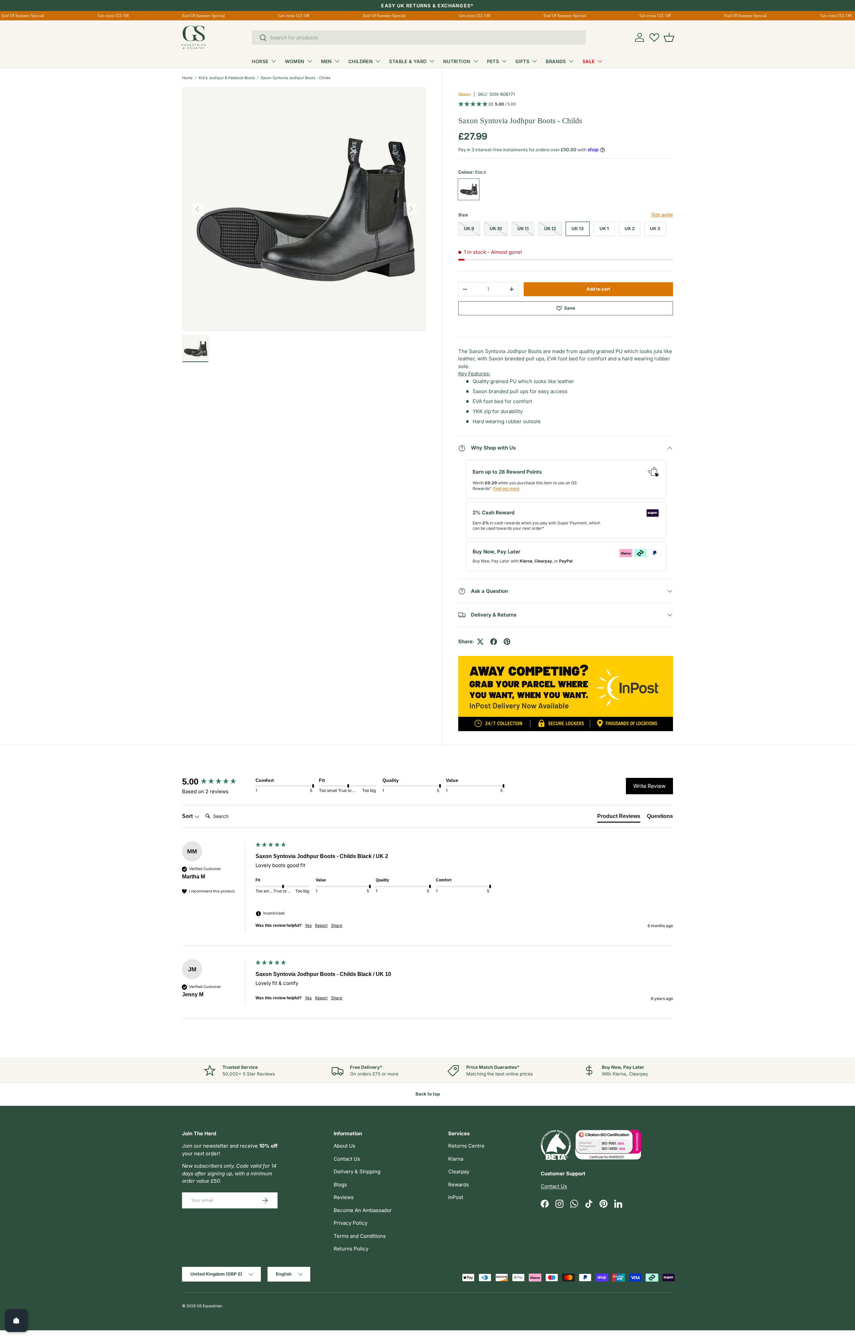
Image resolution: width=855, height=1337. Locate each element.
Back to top (427, 1094)
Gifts (522, 61)
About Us (344, 1146)
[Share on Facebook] (493, 641)
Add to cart (598, 289)
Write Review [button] (649, 786)
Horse (260, 61)
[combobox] (419, 37)
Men (326, 61)
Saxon (464, 94)
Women (295, 61)
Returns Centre (466, 1146)
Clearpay (458, 1171)
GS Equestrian (209, 1306)
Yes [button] (308, 925)
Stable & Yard (407, 61)
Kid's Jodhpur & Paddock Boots (227, 77)
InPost (455, 1197)
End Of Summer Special (196, 15)
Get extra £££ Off (106, 15)
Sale (588, 61)
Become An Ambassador (363, 1210)
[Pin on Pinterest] (507, 641)
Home (187, 77)
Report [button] (321, 925)
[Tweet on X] (480, 641)
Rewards (458, 1184)
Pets (493, 61)
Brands (556, 61)
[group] (217, 782)
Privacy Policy (350, 1223)
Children (360, 61)
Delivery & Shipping (357, 1171)
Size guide (662, 214)
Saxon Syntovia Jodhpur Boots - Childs (295, 77)
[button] (669, 37)
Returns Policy (351, 1248)
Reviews (344, 1197)
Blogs (340, 1184)
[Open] (16, 1320)
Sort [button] (188, 816)
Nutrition (457, 61)
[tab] (618, 818)
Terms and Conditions (360, 1236)
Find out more (506, 488)
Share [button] (336, 925)
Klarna (455, 1159)
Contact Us (347, 1159)
